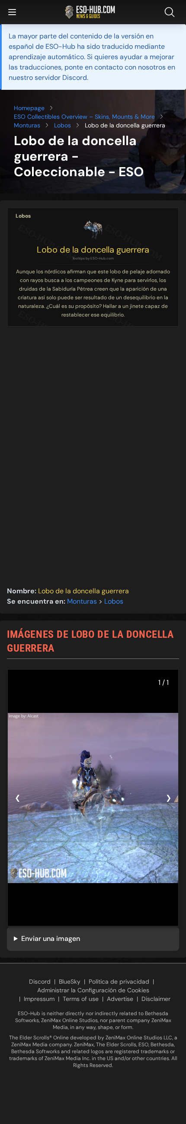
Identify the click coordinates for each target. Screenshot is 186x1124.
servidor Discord (61, 77)
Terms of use (81, 999)
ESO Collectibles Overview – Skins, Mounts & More (84, 116)
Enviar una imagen (50, 938)
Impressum (39, 999)
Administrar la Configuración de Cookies (93, 990)
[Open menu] (12, 12)
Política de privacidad (119, 981)
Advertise (120, 999)
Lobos (62, 125)
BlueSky (69, 981)
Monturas (27, 125)
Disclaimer (155, 999)
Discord (40, 981)
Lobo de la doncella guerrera (93, 249)
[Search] (171, 12)
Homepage (29, 108)
